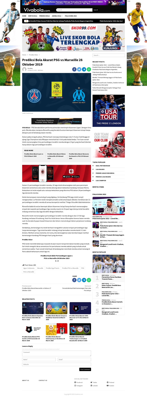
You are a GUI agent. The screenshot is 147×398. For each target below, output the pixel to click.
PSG (82, 268)
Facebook (80, 382)
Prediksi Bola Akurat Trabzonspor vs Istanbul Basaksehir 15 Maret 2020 (78, 339)
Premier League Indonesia (105, 173)
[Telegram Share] (84, 69)
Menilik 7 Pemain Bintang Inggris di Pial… (112, 236)
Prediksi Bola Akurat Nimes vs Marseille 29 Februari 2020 (56, 156)
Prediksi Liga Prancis (52, 268)
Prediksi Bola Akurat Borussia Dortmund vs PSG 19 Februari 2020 (79, 156)
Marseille (40, 268)
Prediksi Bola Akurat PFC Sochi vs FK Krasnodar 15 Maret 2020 (31, 339)
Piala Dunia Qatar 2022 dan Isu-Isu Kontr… (111, 227)
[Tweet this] (79, 69)
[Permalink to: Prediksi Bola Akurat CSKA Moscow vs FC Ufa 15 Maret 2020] (80, 308)
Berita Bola (103, 222)
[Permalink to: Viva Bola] (24, 69)
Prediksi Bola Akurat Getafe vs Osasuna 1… (112, 303)
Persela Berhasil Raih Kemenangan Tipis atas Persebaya (76, 288)
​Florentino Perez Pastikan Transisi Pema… (111, 278)
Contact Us (43, 380)
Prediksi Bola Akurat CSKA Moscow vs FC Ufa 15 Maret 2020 (79, 318)
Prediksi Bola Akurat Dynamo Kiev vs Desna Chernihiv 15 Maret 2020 (32, 318)
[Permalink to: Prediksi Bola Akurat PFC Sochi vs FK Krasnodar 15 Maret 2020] (33, 329)
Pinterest (111, 382)
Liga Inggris (100, 169)
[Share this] (74, 69)
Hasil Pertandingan (103, 166)
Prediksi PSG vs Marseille (70, 268)
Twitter (95, 382)
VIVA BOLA (26, 127)
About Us (25, 380)
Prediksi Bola (106, 300)
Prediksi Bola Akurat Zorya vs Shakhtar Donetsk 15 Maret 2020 (56, 318)
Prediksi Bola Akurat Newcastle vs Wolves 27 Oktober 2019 (36, 288)
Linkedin (95, 386)
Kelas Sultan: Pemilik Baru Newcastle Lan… (111, 286)
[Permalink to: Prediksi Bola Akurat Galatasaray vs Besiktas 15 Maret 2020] (56, 329)
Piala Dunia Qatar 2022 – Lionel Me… (106, 219)
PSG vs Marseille (28, 272)
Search (96, 10)
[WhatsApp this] (89, 69)
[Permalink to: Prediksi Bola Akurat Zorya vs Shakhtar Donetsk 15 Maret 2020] (56, 308)
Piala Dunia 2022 (97, 216)
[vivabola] (39, 10)
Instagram (80, 386)
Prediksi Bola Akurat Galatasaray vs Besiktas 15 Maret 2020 (55, 339)
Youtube (111, 386)
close (18, 1)
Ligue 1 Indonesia (28, 268)
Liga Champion (101, 181)
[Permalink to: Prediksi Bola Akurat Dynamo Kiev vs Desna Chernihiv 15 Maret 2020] (33, 308)
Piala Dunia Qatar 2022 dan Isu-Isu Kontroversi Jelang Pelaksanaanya (100, 21)
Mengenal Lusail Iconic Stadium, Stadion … (112, 245)
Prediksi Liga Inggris (103, 177)
